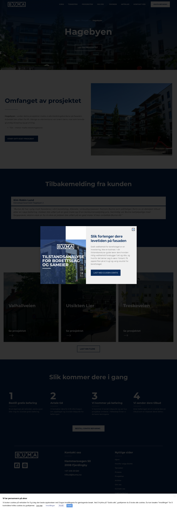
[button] (133, 229)
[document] (88, 255)
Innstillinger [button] (50, 505)
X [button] (174, 496)
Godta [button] (69, 506)
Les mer (39, 505)
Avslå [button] (61, 505)
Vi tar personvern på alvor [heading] (15, 498)
